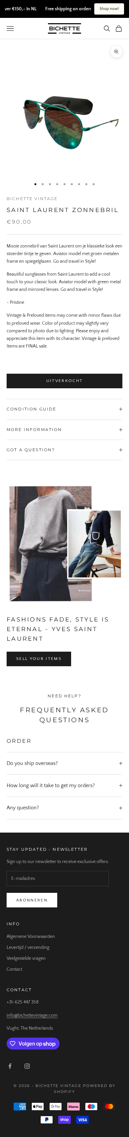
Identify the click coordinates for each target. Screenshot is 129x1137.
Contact (14, 969)
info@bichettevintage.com (32, 1015)
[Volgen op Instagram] (27, 1066)
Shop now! (109, 9)
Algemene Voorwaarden (31, 936)
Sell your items (39, 658)
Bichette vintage (32, 198)
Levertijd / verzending (28, 947)
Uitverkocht (64, 380)
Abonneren (32, 900)
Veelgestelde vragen (26, 958)
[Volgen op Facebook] (10, 1066)
